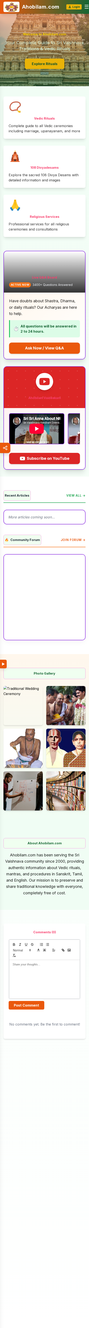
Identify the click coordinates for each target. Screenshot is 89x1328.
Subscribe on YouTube (48, 458)
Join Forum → (73, 540)
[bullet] (47, 944)
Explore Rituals (44, 64)
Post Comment (26, 1005)
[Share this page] (5, 448)
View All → (76, 495)
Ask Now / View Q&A (44, 348)
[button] (21, 950)
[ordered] (41, 944)
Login (76, 6)
